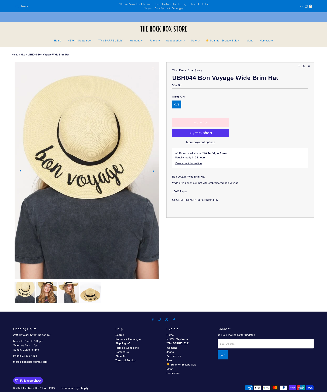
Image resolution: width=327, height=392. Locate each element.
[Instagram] (159, 319)
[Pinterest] (174, 319)
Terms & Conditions (127, 347)
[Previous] (20, 171)
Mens (250, 40)
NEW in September (80, 40)
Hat (23, 54)
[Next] (153, 171)
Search (119, 334)
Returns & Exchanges (128, 339)
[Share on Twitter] (304, 66)
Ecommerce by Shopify (74, 388)
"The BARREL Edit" (110, 40)
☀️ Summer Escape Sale (222, 40)
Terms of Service (125, 360)
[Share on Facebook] (299, 66)
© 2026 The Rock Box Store (30, 388)
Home (57, 40)
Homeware (266, 40)
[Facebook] (153, 319)
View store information (188, 163)
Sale (194, 40)
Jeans (153, 40)
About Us (120, 356)
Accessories (174, 40)
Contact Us (122, 351)
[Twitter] (166, 319)
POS (52, 388)
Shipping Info (123, 343)
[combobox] (62, 6)
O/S (176, 104)
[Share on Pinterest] (309, 66)
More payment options (200, 141)
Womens (135, 40)
